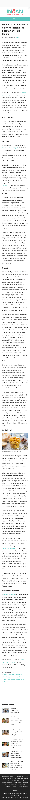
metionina (5, 185)
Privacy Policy (18, 797)
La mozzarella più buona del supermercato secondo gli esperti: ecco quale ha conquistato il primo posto (16, 765)
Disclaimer (25, 797)
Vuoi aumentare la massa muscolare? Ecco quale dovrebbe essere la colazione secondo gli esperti (16, 743)
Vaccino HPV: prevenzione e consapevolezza (14, 710)
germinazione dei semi (9, 548)
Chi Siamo (4, 797)
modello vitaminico (9, 594)
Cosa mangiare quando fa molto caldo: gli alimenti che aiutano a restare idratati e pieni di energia (16, 720)
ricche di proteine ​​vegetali (10, 148)
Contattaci (25, 786)
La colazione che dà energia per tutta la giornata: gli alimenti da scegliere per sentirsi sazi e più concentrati (16, 732)
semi (20, 272)
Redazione (11, 797)
